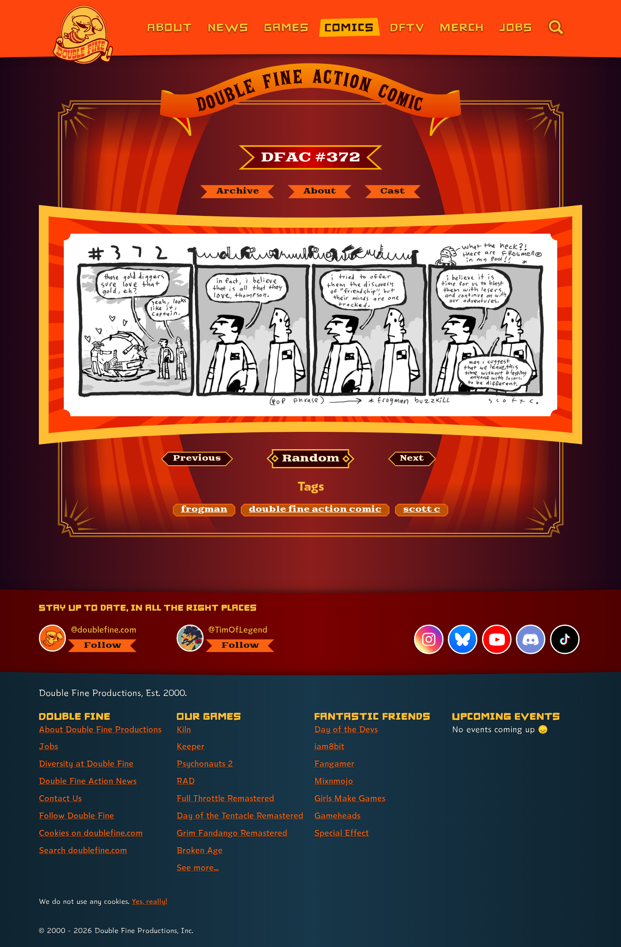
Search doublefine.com (83, 850)
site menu (301, 592)
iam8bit (329, 746)
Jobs (516, 27)
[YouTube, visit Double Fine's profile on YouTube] (497, 639)
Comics (349, 27)
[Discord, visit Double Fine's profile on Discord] (530, 639)
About (169, 27)
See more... (198, 867)
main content (354, 592)
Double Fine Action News (87, 781)
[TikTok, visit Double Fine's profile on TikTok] (565, 639)
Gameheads (337, 816)
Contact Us (60, 798)
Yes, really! (149, 901)
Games (286, 27)
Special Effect (341, 833)
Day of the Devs (346, 729)
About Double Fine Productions (100, 729)
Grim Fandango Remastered (232, 833)
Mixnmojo (333, 781)
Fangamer (334, 764)
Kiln (184, 729)
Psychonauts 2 (205, 764)
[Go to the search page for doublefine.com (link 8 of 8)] (556, 27)
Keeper (190, 746)
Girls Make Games (349, 798)
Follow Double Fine (76, 816)
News (228, 27)
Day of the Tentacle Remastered (240, 816)
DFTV (407, 27)
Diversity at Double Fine (86, 764)
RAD (186, 781)
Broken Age (200, 850)
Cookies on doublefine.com (91, 833)
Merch (462, 27)
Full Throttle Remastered (225, 798)
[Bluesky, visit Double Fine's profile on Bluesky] (462, 639)
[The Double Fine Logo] (83, 34)
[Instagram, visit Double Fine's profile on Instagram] (429, 639)
